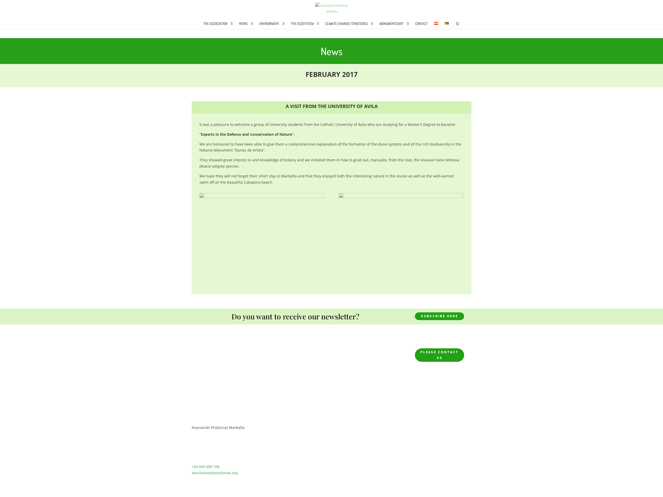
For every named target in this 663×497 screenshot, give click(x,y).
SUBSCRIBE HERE (439, 316)
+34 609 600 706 (206, 466)
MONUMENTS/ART (391, 24)
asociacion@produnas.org (215, 472)
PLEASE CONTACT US (439, 355)
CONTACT (421, 24)
